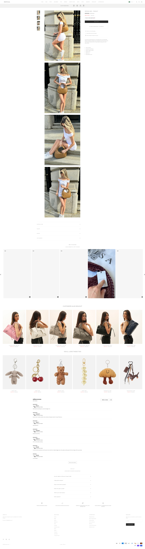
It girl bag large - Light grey (61, 345)
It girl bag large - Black (107, 345)
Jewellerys (56, 533)
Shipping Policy (91, 516)
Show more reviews (72, 462)
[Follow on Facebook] (3, 539)
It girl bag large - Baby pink (14, 345)
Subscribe (130, 524)
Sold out (96, 21)
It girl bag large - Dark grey (84, 345)
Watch (55, 530)
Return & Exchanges (92, 518)
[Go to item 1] (38, 12)
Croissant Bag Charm (107, 390)
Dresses (55, 525)
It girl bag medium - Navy (130, 345)
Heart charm (84, 390)
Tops (55, 523)
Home (55, 516)
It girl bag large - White (37, 345)
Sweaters (55, 532)
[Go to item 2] (38, 18)
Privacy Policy (91, 520)
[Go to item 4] (38, 28)
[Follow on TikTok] (9, 539)
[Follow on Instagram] (6, 539)
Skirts (55, 528)
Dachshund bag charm (131, 390)
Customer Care (56, 535)
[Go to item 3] (38, 23)
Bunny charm (14, 390)
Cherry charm (37, 390)
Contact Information (92, 525)
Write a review (105, 399)
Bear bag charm (61, 390)
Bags (55, 518)
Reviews (90, 523)
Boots (55, 520)
